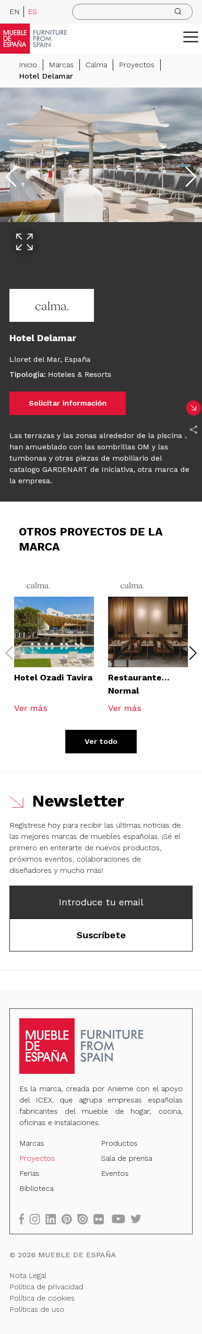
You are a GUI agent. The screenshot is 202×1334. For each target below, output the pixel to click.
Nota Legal (28, 1275)
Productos (119, 1143)
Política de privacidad (46, 1286)
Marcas (61, 64)
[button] (190, 36)
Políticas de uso (36, 1309)
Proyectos (137, 64)
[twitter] (139, 1219)
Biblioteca (36, 1188)
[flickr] (101, 1219)
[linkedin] (54, 1219)
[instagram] (38, 1219)
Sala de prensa (126, 1158)
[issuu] (85, 1219)
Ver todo (101, 741)
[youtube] (121, 1219)
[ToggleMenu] (190, 36)
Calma (96, 64)
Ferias (29, 1173)
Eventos (115, 1173)
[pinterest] (70, 1219)
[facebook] (24, 1219)
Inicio (28, 64)
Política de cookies (42, 1298)
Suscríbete (101, 935)
